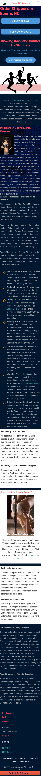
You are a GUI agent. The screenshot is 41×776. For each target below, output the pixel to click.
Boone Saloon (33, 383)
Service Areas (8, 712)
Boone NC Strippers (21, 3)
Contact (5, 721)
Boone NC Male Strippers (19, 100)
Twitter (7, 747)
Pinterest (8, 752)
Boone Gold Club (14, 308)
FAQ (4, 717)
